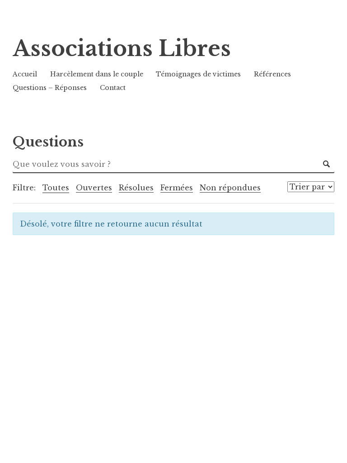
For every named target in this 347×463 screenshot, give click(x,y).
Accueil (25, 74)
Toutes (55, 187)
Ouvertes (94, 187)
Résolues (136, 187)
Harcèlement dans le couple (96, 74)
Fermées (176, 187)
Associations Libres (122, 48)
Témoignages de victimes (198, 74)
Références (272, 74)
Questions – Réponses (50, 88)
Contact (113, 88)
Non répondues (230, 187)
